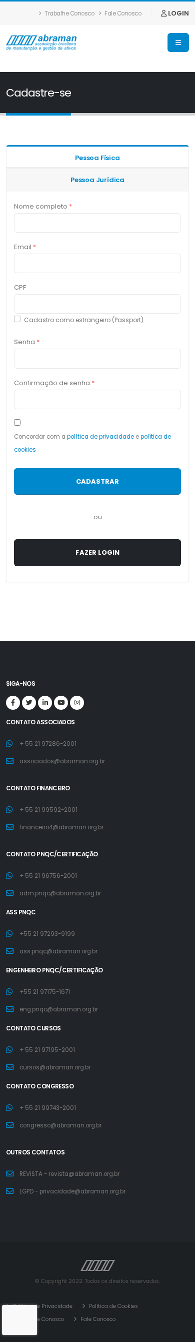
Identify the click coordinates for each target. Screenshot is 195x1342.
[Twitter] (29, 703)
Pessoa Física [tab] (97, 158)
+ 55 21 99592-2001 (49, 810)
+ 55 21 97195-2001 (47, 1050)
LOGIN (177, 13)
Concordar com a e (92, 443)
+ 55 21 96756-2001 (48, 876)
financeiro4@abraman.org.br (62, 827)
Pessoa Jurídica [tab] (97, 180)
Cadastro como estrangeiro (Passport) (84, 320)
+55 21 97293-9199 (47, 934)
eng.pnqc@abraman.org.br (59, 1009)
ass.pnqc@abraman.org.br (59, 951)
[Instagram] (77, 703)
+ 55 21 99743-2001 (48, 1108)
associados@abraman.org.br (62, 761)
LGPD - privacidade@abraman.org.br (73, 1191)
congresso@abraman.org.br (61, 1125)
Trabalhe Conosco (69, 14)
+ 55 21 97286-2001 (48, 744)
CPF (20, 287)
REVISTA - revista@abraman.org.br (70, 1174)
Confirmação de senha (54, 383)
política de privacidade (100, 437)
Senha (27, 342)
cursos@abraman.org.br (55, 1067)
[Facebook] (13, 703)
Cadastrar (97, 481)
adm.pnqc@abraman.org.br (60, 893)
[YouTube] (61, 703)
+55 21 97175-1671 (45, 992)
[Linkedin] (45, 703)
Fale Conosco (123, 14)
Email (25, 247)
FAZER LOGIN (98, 552)
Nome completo (43, 206)
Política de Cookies (113, 1306)
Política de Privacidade (42, 1306)
